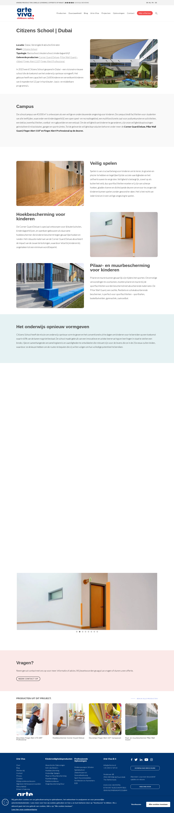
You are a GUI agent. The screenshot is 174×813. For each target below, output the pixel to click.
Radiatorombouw (52, 781)
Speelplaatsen (79, 770)
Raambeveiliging (51, 778)
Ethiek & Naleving (23, 789)
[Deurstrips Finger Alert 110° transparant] (105, 734)
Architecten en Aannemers (84, 780)
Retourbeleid (21, 786)
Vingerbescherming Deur (54, 784)
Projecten (106, 13)
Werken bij (20, 770)
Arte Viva (94, 13)
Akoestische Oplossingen (55, 765)
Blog (86, 13)
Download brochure (145, 768)
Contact (131, 13)
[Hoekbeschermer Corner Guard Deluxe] (69, 734)
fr (153, 2)
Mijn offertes (145, 13)
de (156, 2)
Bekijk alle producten (147, 698)
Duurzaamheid (75, 13)
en (147, 2)
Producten (61, 13)
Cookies (19, 778)
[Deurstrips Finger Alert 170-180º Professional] (32, 734)
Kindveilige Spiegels (52, 773)
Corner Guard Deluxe (49, 57)
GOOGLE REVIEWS (81, 2)
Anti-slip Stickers (51, 768)
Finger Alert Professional (53, 61)
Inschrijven (145, 786)
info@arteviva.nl (109, 765)
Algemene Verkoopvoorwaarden (28, 784)
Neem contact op (28, 679)
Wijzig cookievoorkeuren (25, 781)
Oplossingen (119, 13)
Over (18, 765)
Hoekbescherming (52, 770)
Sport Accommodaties (82, 778)
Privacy (19, 776)
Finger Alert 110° (31, 61)
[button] (156, 13)
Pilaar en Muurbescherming (55, 776)
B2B (76, 783)
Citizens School (30, 49)
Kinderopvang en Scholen (84, 767)
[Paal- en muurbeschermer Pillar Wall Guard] (141, 734)
